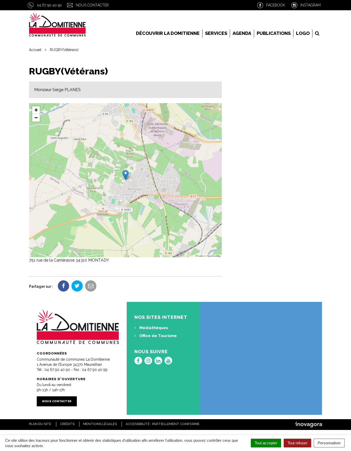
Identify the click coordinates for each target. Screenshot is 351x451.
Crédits (67, 424)
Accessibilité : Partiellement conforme (163, 424)
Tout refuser (297, 443)
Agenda (242, 33)
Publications (274, 33)
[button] (125, 175)
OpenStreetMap (213, 255)
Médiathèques (153, 327)
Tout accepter (266, 443)
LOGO (303, 33)
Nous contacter (92, 5)
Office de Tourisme (157, 335)
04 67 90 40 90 (49, 5)
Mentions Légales (100, 424)
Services (216, 33)
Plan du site (40, 424)
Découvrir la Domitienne (168, 33)
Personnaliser (329, 443)
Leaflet (200, 255)
